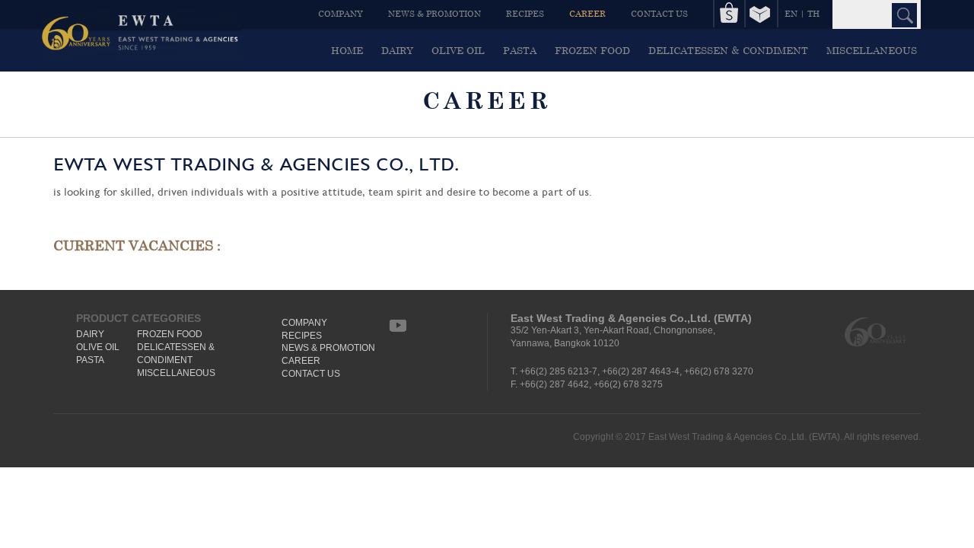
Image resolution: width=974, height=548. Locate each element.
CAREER (587, 13)
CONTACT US (659, 13)
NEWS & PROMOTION (434, 13)
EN (791, 13)
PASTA (519, 50)
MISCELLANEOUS (871, 50)
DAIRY (397, 50)
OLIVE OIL (458, 50)
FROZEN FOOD (592, 50)
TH (813, 13)
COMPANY (340, 13)
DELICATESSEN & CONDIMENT (728, 50)
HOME (347, 50)
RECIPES (525, 13)
